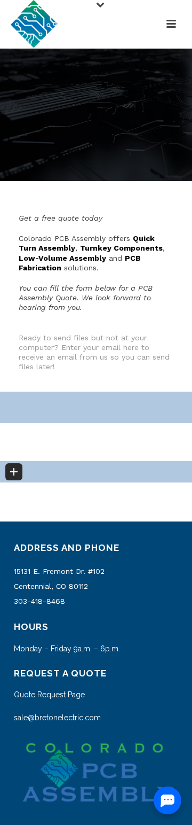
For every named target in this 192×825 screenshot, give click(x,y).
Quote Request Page (49, 694)
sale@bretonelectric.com (57, 717)
